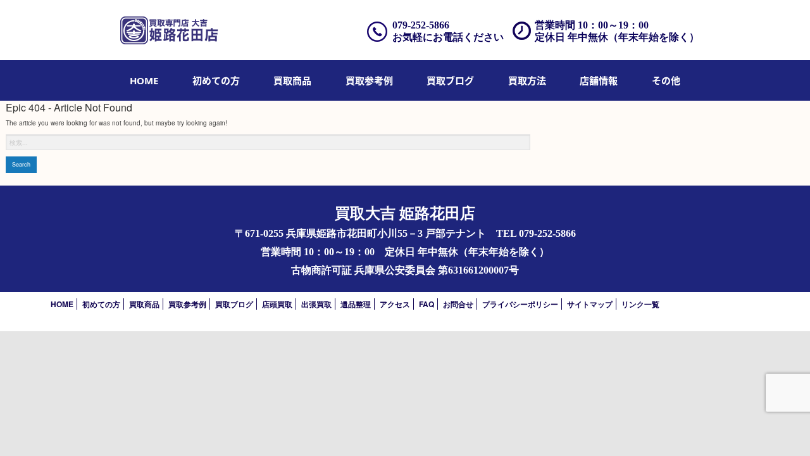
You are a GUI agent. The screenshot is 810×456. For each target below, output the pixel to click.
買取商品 (292, 80)
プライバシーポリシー (520, 304)
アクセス (395, 304)
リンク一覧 (640, 304)
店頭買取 (277, 304)
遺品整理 (355, 304)
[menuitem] (144, 80)
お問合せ (458, 304)
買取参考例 (369, 80)
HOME (144, 80)
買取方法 (527, 80)
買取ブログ (450, 80)
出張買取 (316, 304)
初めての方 (216, 80)
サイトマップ (590, 304)
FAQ (426, 304)
